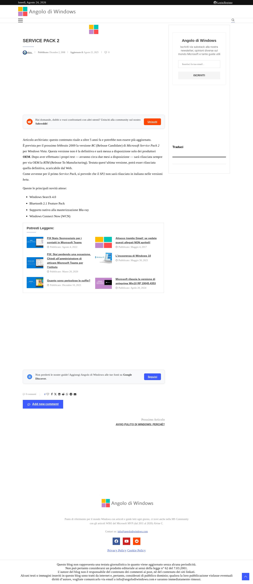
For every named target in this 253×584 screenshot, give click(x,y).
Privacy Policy (116, 550)
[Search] (233, 21)
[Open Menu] (20, 20)
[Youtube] (126, 541)
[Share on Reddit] (63, 394)
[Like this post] (47, 394)
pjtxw (29, 52)
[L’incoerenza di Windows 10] (103, 257)
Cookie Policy (136, 550)
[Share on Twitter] (55, 394)
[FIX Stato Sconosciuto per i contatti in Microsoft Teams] (35, 242)
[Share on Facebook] (52, 394)
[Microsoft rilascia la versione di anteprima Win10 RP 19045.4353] (103, 283)
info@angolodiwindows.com (133, 531)
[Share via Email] (75, 394)
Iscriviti (199, 75)
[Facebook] (116, 541)
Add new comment (45, 404)
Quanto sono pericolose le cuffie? (68, 280)
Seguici (152, 376)
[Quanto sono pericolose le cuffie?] (35, 282)
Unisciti (152, 121)
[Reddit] (136, 541)
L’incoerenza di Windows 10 (133, 255)
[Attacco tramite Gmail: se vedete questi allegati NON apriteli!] (103, 242)
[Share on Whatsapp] (67, 394)
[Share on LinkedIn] (59, 394)
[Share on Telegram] (71, 394)
